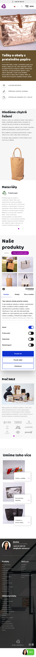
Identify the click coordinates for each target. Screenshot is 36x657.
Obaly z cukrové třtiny (7, 623)
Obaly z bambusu (6, 621)
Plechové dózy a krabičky (8, 611)
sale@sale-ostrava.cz (21, 548)
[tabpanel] (15, 209)
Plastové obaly (5, 591)
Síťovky (4, 630)
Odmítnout (18, 366)
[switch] (31, 333)
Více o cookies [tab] (29, 294)
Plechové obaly (6, 589)
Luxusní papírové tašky (7, 626)
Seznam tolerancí (25, 573)
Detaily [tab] (17, 294)
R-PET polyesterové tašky (8, 628)
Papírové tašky (5, 580)
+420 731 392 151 (19, 1)
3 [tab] (18, 436)
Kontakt (23, 567)
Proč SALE (23, 564)
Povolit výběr (18, 360)
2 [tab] (16, 436)
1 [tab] (18, 228)
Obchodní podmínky (26, 571)
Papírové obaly (5, 605)
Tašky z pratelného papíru (20, 253)
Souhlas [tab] (6, 294)
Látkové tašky (5, 599)
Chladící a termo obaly (7, 587)
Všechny (6, 253)
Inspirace (23, 569)
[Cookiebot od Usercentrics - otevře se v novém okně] (25, 289)
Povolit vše (18, 353)
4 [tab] (21, 436)
